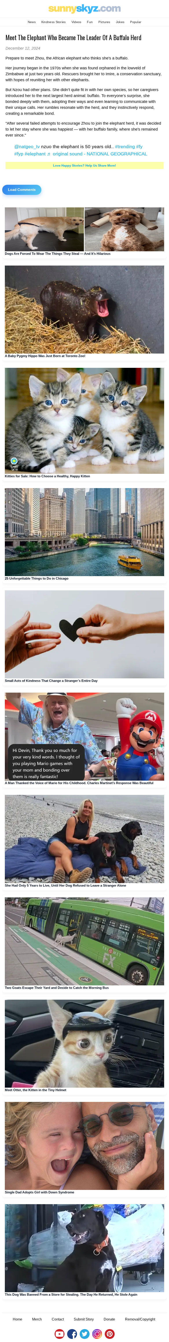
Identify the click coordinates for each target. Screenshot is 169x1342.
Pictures (104, 22)
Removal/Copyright (140, 1319)
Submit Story (84, 1319)
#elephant (35, 153)
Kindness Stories (53, 22)
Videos (76, 22)
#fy (139, 146)
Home (17, 1319)
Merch (37, 1319)
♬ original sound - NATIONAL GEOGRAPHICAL (97, 153)
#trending (125, 146)
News (32, 22)
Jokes (120, 22)
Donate (109, 1319)
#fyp (18, 153)
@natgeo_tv (27, 146)
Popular (135, 22)
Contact (58, 1319)
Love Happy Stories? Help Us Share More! (84, 165)
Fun (90, 22)
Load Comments (22, 190)
